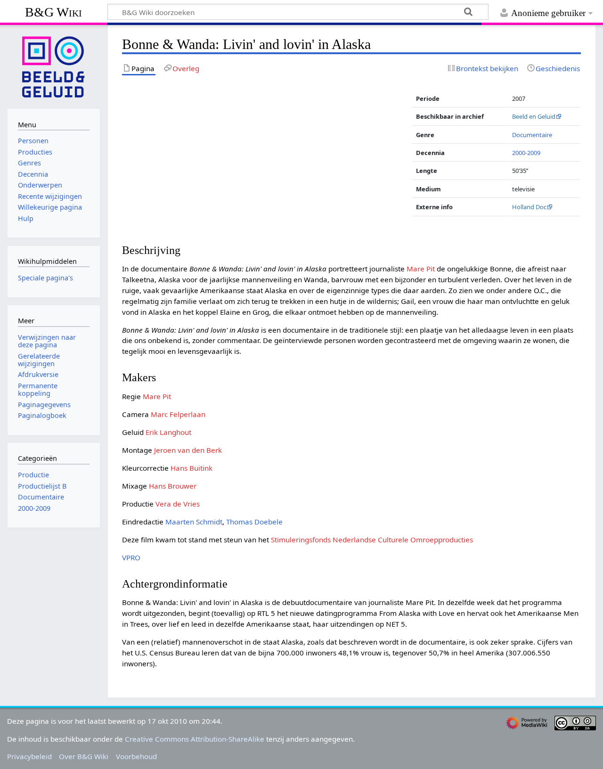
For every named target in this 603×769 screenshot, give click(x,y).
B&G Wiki (53, 12)
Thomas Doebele (254, 521)
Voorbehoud (136, 756)
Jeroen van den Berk (188, 450)
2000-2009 (526, 152)
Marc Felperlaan (178, 414)
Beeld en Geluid (533, 116)
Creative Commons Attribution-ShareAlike (194, 739)
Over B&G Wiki (83, 756)
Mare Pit (421, 268)
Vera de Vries (177, 503)
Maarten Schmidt (193, 521)
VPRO (131, 557)
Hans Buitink (191, 468)
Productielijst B (42, 486)
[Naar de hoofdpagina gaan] (53, 66)
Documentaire (532, 135)
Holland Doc (529, 207)
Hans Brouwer (172, 486)
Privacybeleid (29, 756)
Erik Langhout (168, 432)
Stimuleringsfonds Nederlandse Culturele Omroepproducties (372, 539)
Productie (33, 474)
